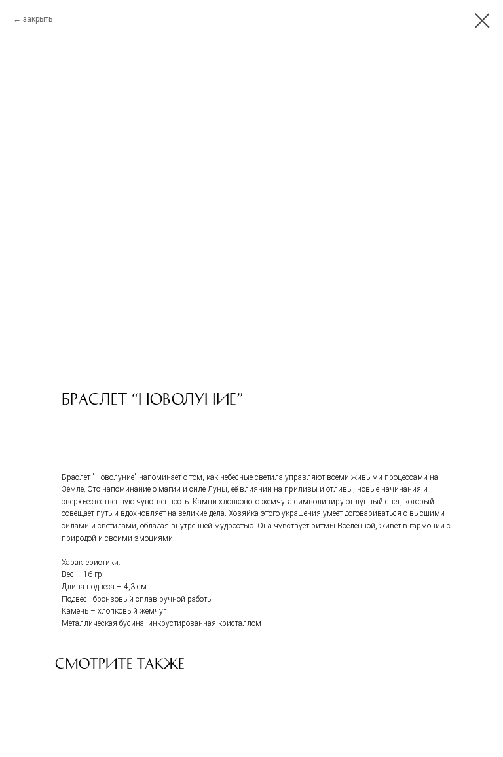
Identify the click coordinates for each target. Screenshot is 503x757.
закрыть (37, 19)
